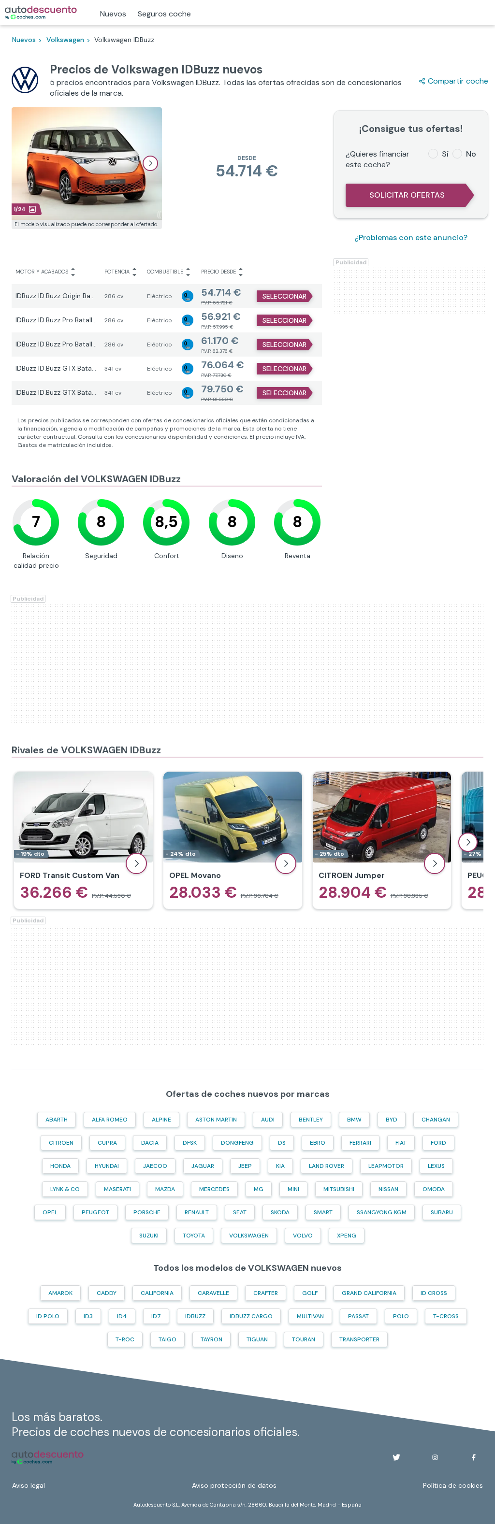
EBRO (317, 1143)
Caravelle (213, 1293)
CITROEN (61, 1143)
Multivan (310, 1316)
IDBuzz (195, 1316)
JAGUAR (202, 1166)
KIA (280, 1166)
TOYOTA (194, 1235)
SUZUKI (149, 1235)
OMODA (433, 1189)
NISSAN (388, 1189)
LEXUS (436, 1166)
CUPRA (107, 1143)
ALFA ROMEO (110, 1119)
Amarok (60, 1293)
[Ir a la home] (41, 12)
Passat (358, 1316)
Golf (310, 1293)
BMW (354, 1119)
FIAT (401, 1143)
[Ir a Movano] (232, 840)
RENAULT (197, 1212)
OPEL (50, 1212)
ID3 (88, 1316)
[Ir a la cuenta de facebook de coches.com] (473, 1457)
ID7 (156, 1316)
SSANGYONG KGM (382, 1212)
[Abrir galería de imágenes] (150, 163)
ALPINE (161, 1119)
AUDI (268, 1119)
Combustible (165, 271)
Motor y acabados (41, 271)
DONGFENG (237, 1143)
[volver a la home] (48, 1457)
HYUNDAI (107, 1166)
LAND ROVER (326, 1166)
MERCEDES (214, 1189)
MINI (293, 1189)
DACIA (150, 1143)
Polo (401, 1316)
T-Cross (446, 1316)
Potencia (117, 271)
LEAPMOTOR (386, 1166)
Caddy (106, 1293)
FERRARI (360, 1143)
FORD (438, 1143)
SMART (323, 1212)
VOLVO (303, 1235)
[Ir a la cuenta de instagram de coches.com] (435, 1457)
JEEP (245, 1166)
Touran (303, 1339)
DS (282, 1143)
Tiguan (257, 1339)
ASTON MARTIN (216, 1119)
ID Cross (434, 1293)
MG (258, 1189)
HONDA (60, 1166)
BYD (391, 1119)
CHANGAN (436, 1119)
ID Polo (47, 1316)
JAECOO (155, 1166)
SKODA (280, 1212)
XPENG (346, 1235)
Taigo (167, 1339)
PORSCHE (146, 1212)
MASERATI (117, 1189)
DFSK (190, 1143)
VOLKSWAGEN (249, 1235)
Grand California (369, 1293)
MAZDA (165, 1189)
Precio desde (218, 271)
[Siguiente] (468, 842)
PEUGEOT (95, 1212)
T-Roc (125, 1339)
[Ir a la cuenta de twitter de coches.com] (396, 1457)
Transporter (359, 1339)
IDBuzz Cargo (251, 1316)
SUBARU (442, 1212)
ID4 (122, 1316)
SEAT (240, 1212)
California (157, 1293)
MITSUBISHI (338, 1189)
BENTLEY (311, 1119)
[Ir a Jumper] (382, 840)
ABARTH (56, 1119)
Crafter (265, 1293)
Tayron (211, 1339)
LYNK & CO (65, 1189)
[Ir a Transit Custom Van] (83, 840)
